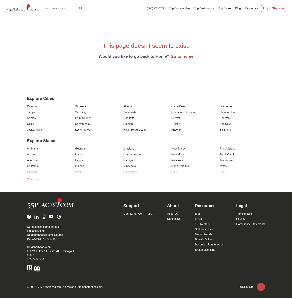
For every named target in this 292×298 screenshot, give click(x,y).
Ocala (30, 123)
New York (177, 160)
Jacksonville (34, 129)
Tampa (31, 112)
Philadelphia (227, 112)
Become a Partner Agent (209, 244)
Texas (223, 166)
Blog (198, 213)
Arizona (31, 154)
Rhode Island (228, 148)
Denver (175, 118)
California (33, 166)
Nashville (225, 123)
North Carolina (180, 166)
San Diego (81, 112)
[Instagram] (44, 217)
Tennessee (226, 160)
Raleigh (128, 123)
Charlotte (128, 118)
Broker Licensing (205, 249)
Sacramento (82, 123)
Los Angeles (82, 129)
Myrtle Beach (179, 106)
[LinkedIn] (36, 217)
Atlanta (127, 106)
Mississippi (130, 171)
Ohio (174, 171)
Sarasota (80, 106)
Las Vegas (226, 106)
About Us (172, 213)
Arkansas (32, 160)
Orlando (32, 106)
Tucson (175, 123)
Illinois (79, 160)
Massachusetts (132, 154)
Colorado (32, 171)
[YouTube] (51, 217)
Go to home (182, 56)
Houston (225, 118)
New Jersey (178, 148)
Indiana (79, 166)
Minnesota (129, 166)
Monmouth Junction (183, 112)
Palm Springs (83, 118)
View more (33, 179)
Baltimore (225, 129)
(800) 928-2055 (156, 8)
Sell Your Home (204, 229)
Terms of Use (244, 213)
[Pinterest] (59, 217)
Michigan (128, 160)
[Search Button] (80, 8)
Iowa (78, 171)
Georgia (80, 148)
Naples (31, 118)
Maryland (129, 148)
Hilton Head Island (134, 129)
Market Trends (203, 234)
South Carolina (229, 154)
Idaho (78, 154)
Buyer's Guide (203, 239)
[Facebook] (29, 217)
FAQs (198, 218)
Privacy (240, 218)
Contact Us (173, 218)
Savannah (129, 112)
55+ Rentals (202, 224)
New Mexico (178, 154)
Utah (222, 171)
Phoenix (176, 129)
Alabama (32, 148)
